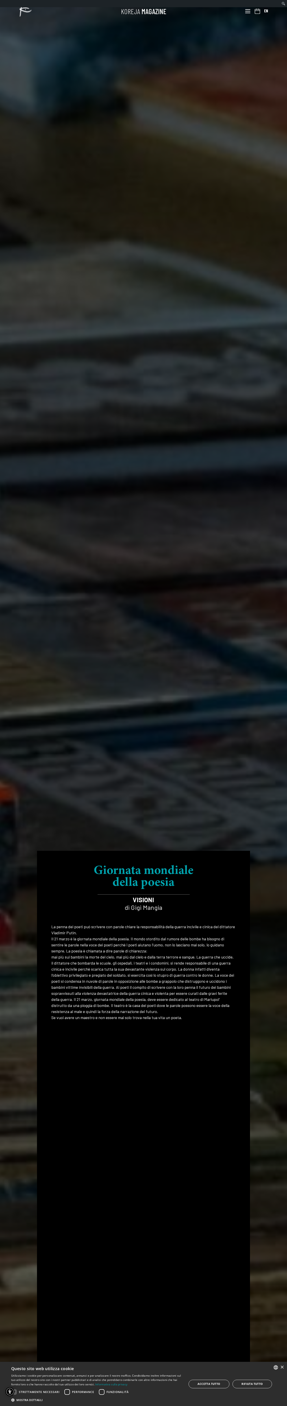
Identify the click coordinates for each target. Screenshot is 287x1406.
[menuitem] (283, 3)
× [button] (282, 1367)
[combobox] (276, 1367)
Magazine (143, 11)
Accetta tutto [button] (209, 1384)
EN (266, 10)
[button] (96, 1400)
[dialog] (143, 1384)
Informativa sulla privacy (111, 1384)
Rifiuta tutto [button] (252, 1384)
